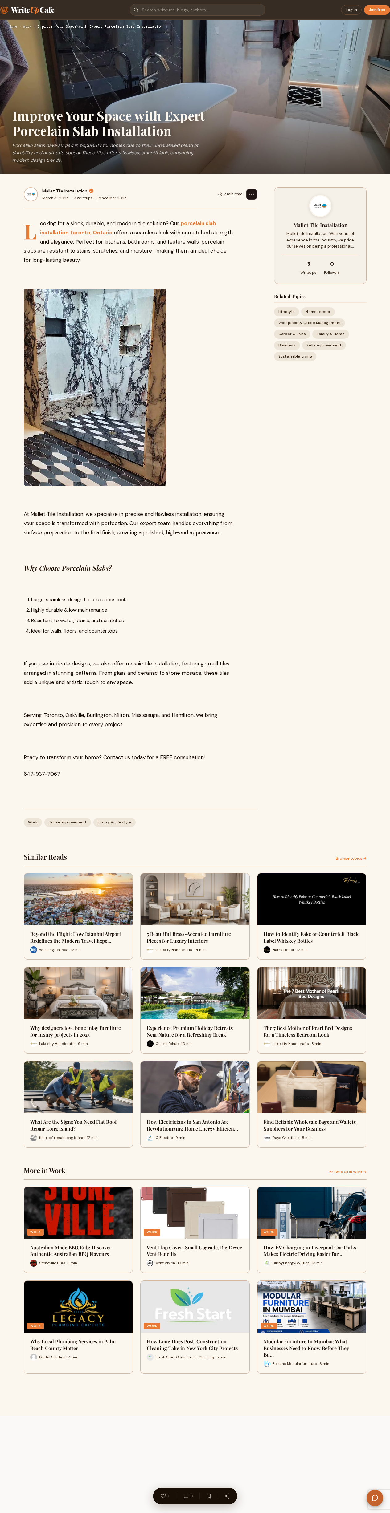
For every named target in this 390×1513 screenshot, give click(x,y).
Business (287, 345)
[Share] (227, 1496)
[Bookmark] (208, 1496)
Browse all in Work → (348, 1171)
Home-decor (318, 311)
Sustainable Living (295, 356)
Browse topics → (351, 858)
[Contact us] (375, 1498)
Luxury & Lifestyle (114, 822)
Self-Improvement (324, 345)
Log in (351, 9)
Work (27, 27)
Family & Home (331, 334)
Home (13, 27)
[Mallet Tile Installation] (31, 194)
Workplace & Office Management (309, 323)
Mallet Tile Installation (64, 191)
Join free (377, 9)
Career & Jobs (292, 334)
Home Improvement (68, 822)
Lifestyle (286, 311)
